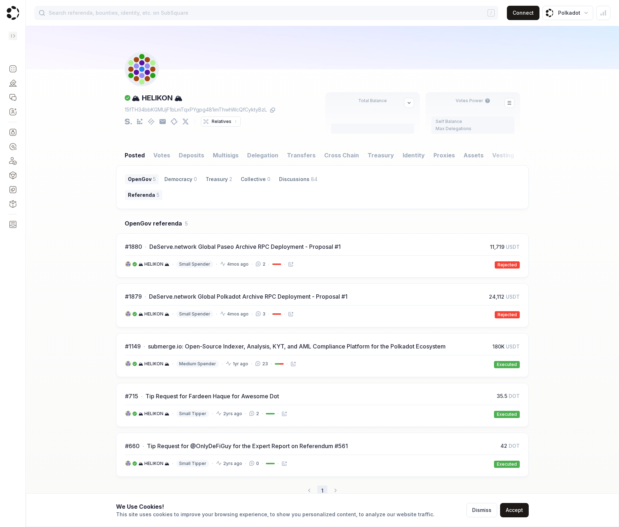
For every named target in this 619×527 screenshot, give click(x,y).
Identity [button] (414, 155)
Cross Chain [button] (341, 155)
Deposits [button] (191, 155)
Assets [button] (474, 155)
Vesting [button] (503, 155)
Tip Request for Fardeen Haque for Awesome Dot (212, 396)
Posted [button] (135, 155)
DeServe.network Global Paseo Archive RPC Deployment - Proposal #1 (245, 246)
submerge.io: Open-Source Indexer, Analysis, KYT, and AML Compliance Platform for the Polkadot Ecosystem (297, 346)
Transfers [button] (301, 155)
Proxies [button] (444, 155)
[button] (13, 69)
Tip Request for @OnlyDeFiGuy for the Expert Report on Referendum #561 (247, 446)
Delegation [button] (262, 155)
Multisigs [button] (226, 155)
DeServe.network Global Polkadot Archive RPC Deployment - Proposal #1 (248, 296)
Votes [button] (161, 155)
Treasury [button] (381, 155)
